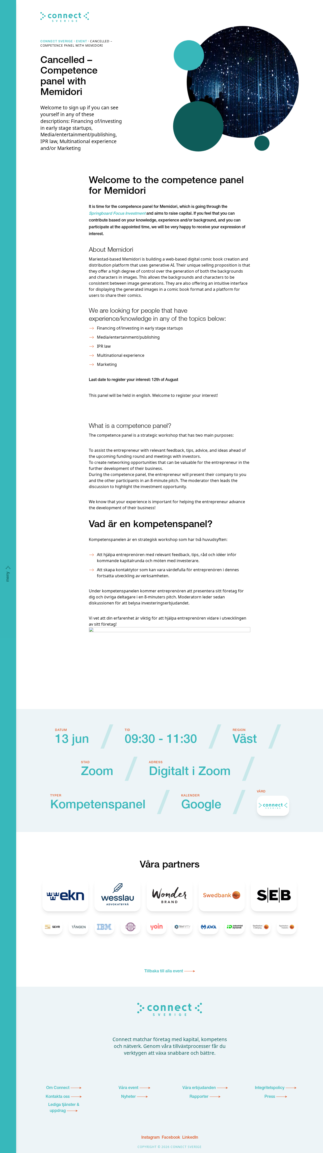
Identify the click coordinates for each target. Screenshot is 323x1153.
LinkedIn (190, 1138)
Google (201, 806)
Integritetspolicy (269, 1088)
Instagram (150, 1138)
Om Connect (57, 1088)
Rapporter (199, 1097)
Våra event (128, 1088)
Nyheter (128, 1097)
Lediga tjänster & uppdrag (63, 1108)
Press (269, 1097)
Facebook (171, 1138)
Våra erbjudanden (199, 1088)
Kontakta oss (58, 1097)
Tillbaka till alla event (163, 972)
